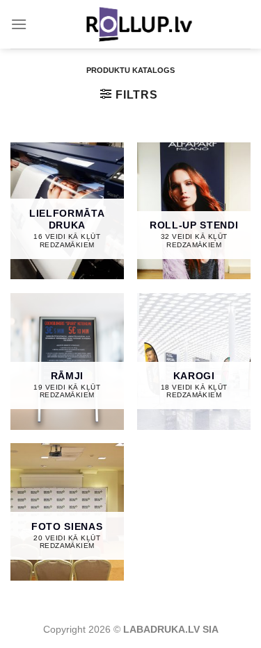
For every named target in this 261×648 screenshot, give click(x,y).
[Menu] (18, 24)
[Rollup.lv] (139, 24)
